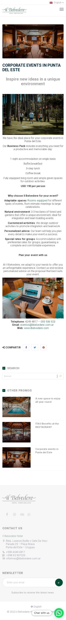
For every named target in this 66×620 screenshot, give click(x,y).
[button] (59, 613)
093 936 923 (48, 321)
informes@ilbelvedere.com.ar (23, 558)
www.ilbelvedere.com (36, 328)
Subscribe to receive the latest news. (33, 592)
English (57, 2)
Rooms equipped (37, 200)
